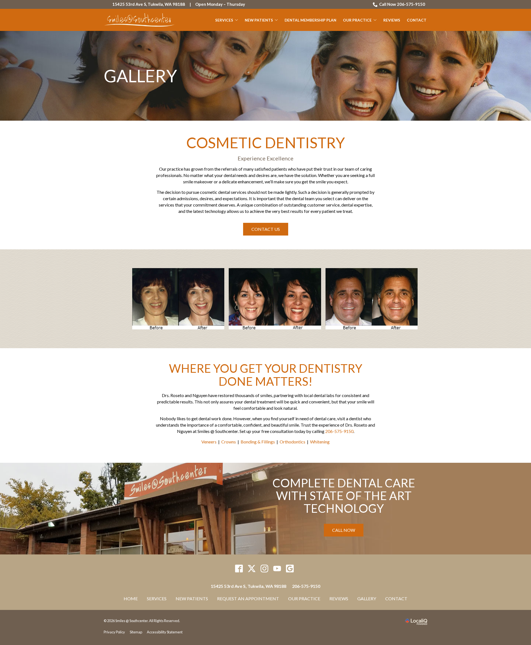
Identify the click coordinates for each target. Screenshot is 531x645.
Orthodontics (292, 441)
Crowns (228, 441)
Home (131, 598)
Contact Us (265, 229)
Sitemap (136, 632)
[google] (290, 569)
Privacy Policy (114, 632)
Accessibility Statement (165, 632)
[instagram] (264, 569)
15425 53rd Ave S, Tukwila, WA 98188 (148, 4)
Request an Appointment (248, 598)
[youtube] (277, 569)
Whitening (320, 441)
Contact (416, 20)
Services (224, 20)
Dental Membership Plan (310, 20)
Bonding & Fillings (258, 441)
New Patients (259, 20)
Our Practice (357, 20)
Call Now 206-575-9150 (402, 4)
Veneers (209, 441)
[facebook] (239, 569)
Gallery (140, 75)
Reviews (391, 20)
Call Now (343, 530)
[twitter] (252, 569)
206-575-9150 (339, 431)
